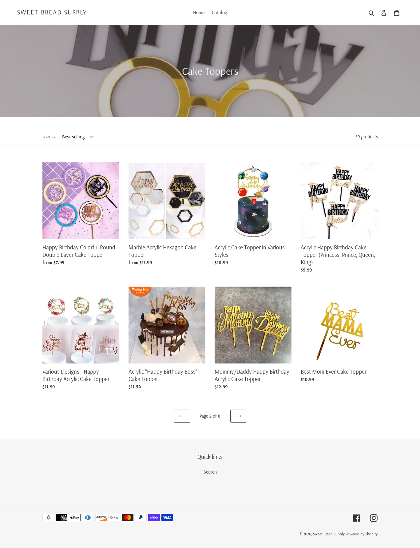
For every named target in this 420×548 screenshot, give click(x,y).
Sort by (48, 137)
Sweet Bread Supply (52, 12)
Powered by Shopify (362, 533)
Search (210, 472)
